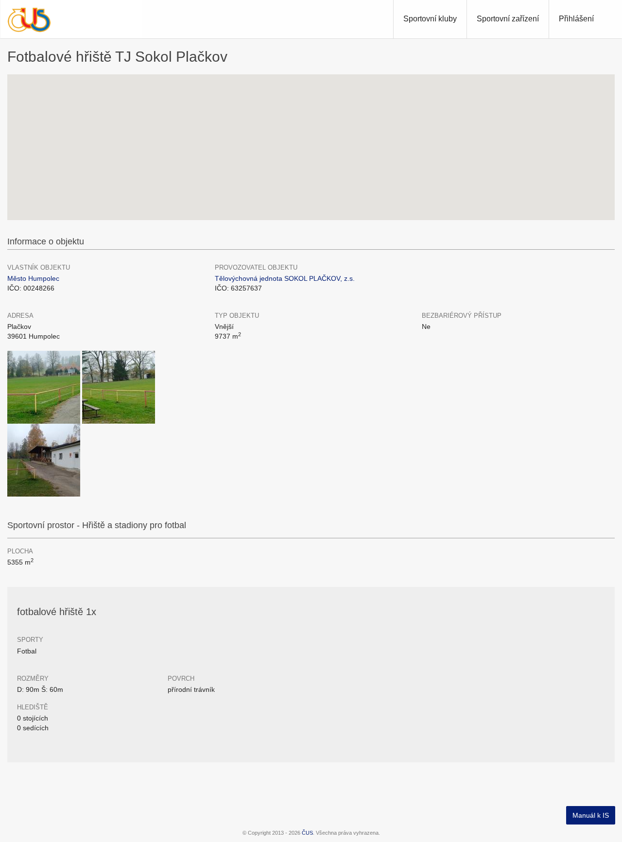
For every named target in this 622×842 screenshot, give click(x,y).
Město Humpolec (33, 278)
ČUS (307, 833)
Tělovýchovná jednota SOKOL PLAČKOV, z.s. (285, 278)
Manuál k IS (590, 815)
